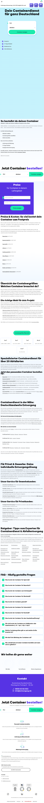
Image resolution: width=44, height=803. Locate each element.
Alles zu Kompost (4, 545)
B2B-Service (39, 496)
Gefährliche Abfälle (15, 548)
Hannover (21, 434)
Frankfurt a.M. (17, 447)
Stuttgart (23, 447)
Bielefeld (4, 443)
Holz (4, 389)
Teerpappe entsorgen (5, 559)
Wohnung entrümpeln (16, 559)
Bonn (8, 443)
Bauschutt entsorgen (5, 555)
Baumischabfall (6, 379)
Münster (25, 434)
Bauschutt (5, 376)
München (12, 447)
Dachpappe (5, 393)
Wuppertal (37, 442)
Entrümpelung (14, 545)
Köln (11, 442)
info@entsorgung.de (23, 691)
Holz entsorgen (36, 552)
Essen (24, 442)
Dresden (18, 438)
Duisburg (28, 442)
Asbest (41, 391)
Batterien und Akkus (26, 552)
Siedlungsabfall (6, 387)
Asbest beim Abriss (37, 545)
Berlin (11, 438)
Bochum (32, 442)
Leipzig (14, 438)
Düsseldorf (15, 442)
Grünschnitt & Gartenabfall (9, 381)
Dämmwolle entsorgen (16, 562)
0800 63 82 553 (21, 689)
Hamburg (12, 434)
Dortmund (20, 442)
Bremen (16, 434)
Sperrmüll (5, 383)
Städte (12, 429)
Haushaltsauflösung (26, 555)
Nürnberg (28, 447)
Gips (38, 391)
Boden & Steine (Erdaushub (9, 385)
